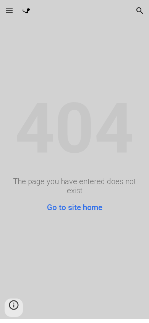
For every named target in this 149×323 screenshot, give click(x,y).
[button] (9, 10)
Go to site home (74, 207)
